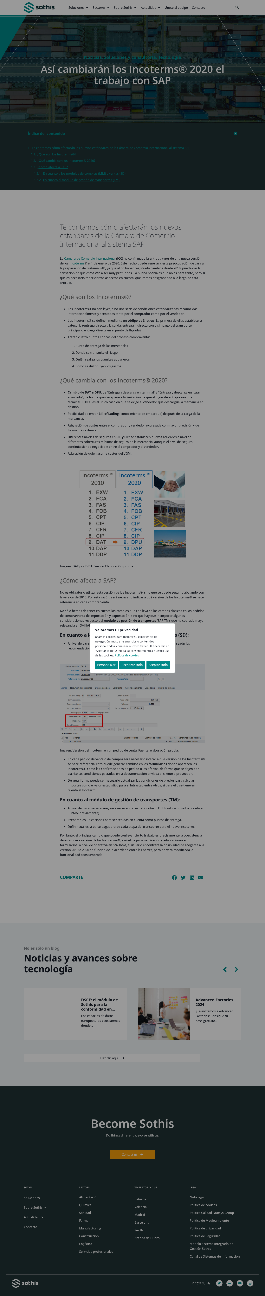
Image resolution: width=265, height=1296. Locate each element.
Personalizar (106, 665)
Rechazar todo (132, 665)
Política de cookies (127, 655)
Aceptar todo (158, 665)
